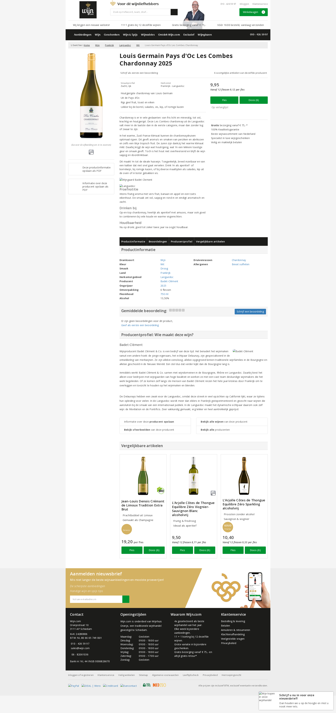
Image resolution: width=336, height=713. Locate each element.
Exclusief (188, 35)
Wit (138, 45)
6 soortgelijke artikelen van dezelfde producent (240, 72)
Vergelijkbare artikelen (210, 241)
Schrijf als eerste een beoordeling (139, 72)
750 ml (164, 294)
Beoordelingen (158, 241)
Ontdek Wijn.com (169, 35)
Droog (164, 268)
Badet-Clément (169, 281)
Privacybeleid (228, 643)
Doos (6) (253, 100)
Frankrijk (109, 45)
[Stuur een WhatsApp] (71, 654)
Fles (224, 100)
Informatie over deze (149, 421)
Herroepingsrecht (231, 675)
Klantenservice (260, 3)
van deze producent (149, 429)
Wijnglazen (205, 35)
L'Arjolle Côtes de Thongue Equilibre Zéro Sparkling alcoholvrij (244, 504)
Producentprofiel (181, 241)
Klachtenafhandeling (233, 634)
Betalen (225, 625)
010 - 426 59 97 (228, 3)
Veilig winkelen (126, 675)
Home (87, 45)
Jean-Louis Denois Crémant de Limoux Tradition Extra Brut (142, 505)
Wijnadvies (148, 35)
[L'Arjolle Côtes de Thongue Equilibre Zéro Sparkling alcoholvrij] (244, 476)
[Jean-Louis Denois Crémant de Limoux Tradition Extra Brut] (143, 476)
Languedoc (125, 45)
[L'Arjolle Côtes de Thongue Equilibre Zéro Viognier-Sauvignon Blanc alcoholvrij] (193, 476)
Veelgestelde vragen (233, 638)
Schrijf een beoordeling (250, 311)
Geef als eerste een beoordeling (140, 325)
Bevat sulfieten (241, 264)
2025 (163, 285)
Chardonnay (239, 260)
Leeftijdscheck (191, 675)
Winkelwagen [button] (253, 12)
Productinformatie (133, 241)
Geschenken (112, 35)
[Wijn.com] (88, 9)
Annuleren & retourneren (235, 630)
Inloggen (244, 3)
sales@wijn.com (80, 648)
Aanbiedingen (82, 35)
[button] (126, 529)
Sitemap (143, 675)
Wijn (97, 35)
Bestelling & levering (233, 621)
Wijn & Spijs (130, 35)
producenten (215, 429)
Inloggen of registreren (81, 675)
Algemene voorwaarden (165, 675)
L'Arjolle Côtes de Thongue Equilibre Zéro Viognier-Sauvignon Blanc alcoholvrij (193, 509)
